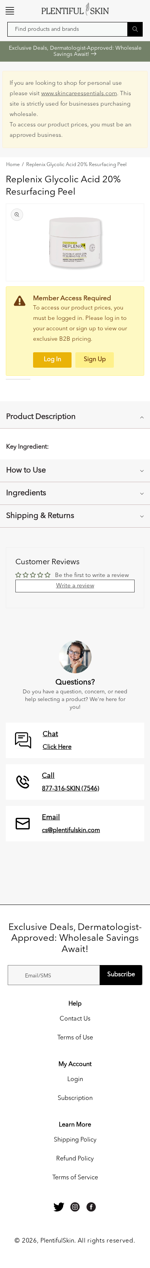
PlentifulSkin (57, 1241)
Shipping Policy (75, 1140)
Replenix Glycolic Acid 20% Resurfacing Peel (76, 165)
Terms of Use (75, 1038)
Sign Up (95, 360)
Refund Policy (75, 1159)
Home (13, 165)
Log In (52, 360)
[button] (9, 10)
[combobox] (75, 29)
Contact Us (75, 1019)
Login (75, 1079)
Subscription (75, 1098)
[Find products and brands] (135, 29)
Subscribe (121, 975)
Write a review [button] (75, 586)
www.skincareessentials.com (79, 94)
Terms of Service (75, 1178)
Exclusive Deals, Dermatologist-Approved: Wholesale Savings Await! (75, 51)
